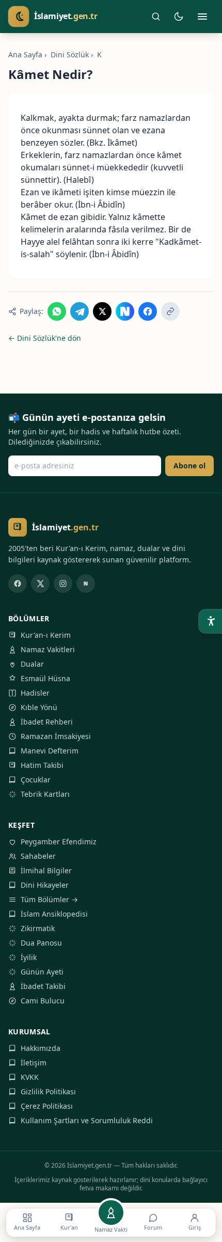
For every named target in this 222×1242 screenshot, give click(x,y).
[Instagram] (63, 583)
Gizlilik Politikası (48, 1091)
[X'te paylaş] (102, 311)
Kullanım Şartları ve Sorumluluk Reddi (87, 1120)
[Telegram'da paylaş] (79, 311)
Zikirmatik (38, 928)
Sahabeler (38, 856)
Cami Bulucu (43, 1000)
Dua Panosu (41, 943)
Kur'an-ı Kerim (46, 635)
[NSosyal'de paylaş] (125, 311)
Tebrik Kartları (45, 794)
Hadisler (35, 693)
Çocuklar (36, 779)
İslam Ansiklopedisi (54, 914)
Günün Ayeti (42, 972)
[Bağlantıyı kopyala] (170, 311)
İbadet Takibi (43, 986)
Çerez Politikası (47, 1106)
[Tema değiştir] (178, 16)
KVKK (30, 1077)
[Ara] (156, 16)
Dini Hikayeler (45, 885)
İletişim (33, 1062)
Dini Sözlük (70, 54)
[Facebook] (17, 583)
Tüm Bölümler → (49, 899)
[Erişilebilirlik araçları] (210, 621)
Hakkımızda (40, 1048)
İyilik (29, 957)
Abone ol (189, 465)
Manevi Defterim (49, 751)
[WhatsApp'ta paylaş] (56, 311)
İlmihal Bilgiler (46, 870)
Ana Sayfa (25, 54)
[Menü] (202, 16)
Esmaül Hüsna (45, 678)
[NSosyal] (85, 583)
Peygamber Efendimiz (59, 841)
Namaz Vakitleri (48, 649)
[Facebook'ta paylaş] (147, 311)
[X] (40, 583)
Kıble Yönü (39, 707)
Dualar (32, 664)
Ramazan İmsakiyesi (56, 736)
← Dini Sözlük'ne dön (44, 338)
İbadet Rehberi (47, 722)
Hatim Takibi (42, 765)
